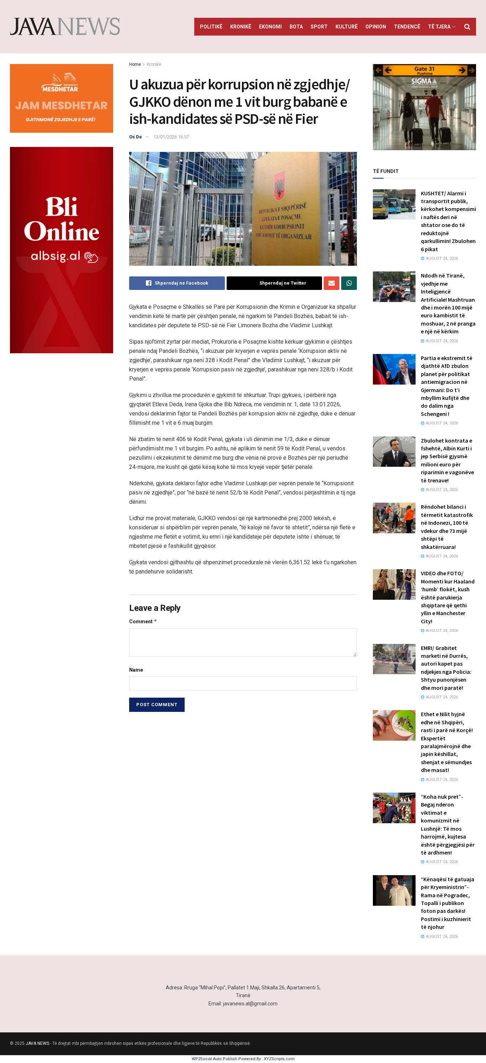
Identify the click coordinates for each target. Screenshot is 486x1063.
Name (136, 670)
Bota (296, 27)
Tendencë (407, 27)
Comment (143, 621)
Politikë (211, 27)
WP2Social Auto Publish (214, 1059)
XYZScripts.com (279, 1059)
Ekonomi (270, 27)
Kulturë (347, 27)
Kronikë (240, 27)
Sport (319, 27)
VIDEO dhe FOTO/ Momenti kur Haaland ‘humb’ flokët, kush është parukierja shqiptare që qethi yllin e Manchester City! (448, 597)
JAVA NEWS (37, 1043)
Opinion (375, 27)
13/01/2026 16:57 (171, 136)
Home (135, 64)
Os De (135, 136)
